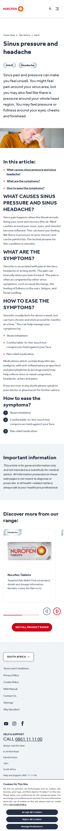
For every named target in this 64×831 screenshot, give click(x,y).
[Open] (50, 9)
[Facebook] (22, 723)
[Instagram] (14, 723)
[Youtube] (6, 723)
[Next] (57, 611)
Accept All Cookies (32, 812)
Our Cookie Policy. (18, 804)
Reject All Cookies (32, 819)
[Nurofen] (13, 8)
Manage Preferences (32, 826)
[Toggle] (57, 8)
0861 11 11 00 (28, 739)
